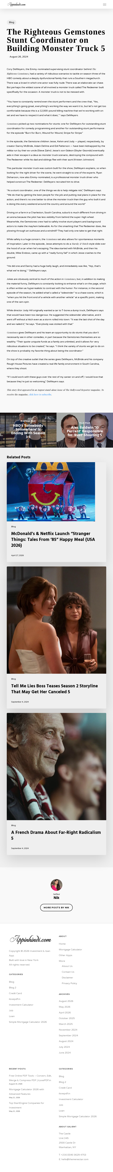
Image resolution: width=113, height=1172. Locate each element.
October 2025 (67, 1018)
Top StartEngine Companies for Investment (26, 1105)
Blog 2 (12, 987)
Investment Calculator (21, 1004)
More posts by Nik (56, 907)
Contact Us (68, 971)
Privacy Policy (69, 983)
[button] (104, 4)
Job (11, 1010)
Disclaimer (67, 977)
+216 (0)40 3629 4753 (73, 1154)
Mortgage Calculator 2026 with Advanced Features (26, 1091)
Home (62, 943)
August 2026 (66, 1001)
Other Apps (65, 955)
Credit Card (15, 993)
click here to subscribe (40, 394)
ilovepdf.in (14, 999)
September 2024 (68, 1035)
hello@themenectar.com (74, 1159)
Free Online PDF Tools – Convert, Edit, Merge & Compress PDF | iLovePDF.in (30, 1078)
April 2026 (65, 1012)
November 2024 (68, 1029)
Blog (11, 22)
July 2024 (64, 1047)
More (62, 961)
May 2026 (64, 1006)
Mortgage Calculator (70, 949)
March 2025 (66, 1024)
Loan (12, 1016)
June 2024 (65, 1052)
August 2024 (66, 1041)
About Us (67, 966)
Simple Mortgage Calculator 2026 (28, 1022)
